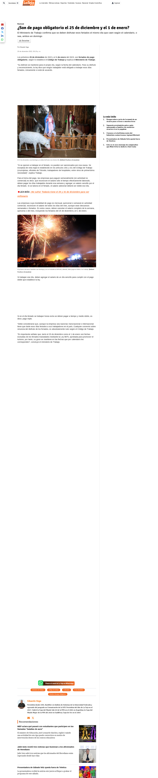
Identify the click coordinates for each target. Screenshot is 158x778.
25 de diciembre (78, 690)
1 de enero (66, 690)
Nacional (85, 3)
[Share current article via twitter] (2, 32)
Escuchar (25, 41)
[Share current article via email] (2, 24)
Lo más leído (43, 3)
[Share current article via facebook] (2, 28)
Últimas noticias (54, 3)
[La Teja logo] (29, 3)
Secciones (12, 3)
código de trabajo (54, 690)
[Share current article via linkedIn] (2, 35)
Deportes (64, 3)
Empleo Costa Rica (95, 3)
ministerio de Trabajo (38, 690)
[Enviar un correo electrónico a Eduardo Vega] (28, 718)
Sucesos (78, 3)
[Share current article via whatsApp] (2, 39)
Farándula (71, 3)
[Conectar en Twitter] (33, 718)
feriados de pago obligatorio (58, 694)
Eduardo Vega (24, 47)
